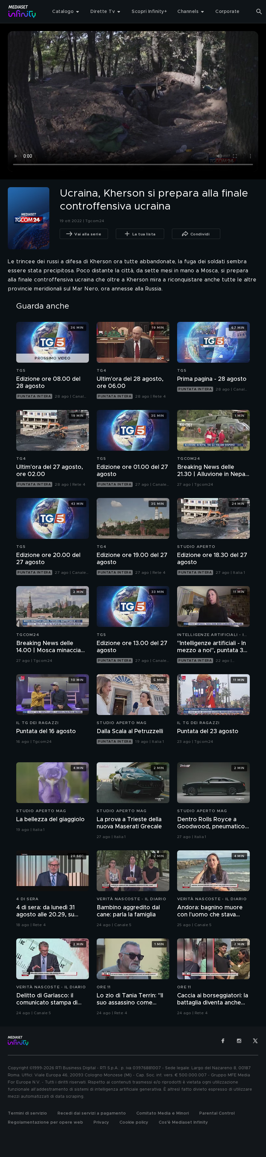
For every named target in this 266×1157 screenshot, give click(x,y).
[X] (255, 1041)
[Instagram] (239, 1041)
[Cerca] (259, 12)
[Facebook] (223, 1041)
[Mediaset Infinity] (22, 11)
